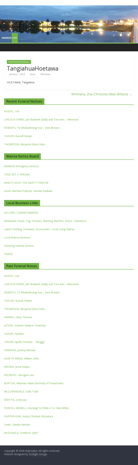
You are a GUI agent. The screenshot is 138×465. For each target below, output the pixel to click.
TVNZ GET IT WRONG (17, 174)
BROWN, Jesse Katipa (16, 366)
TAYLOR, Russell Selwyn (18, 136)
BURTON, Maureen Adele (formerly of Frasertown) (33, 383)
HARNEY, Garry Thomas (18, 317)
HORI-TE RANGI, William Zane (21, 358)
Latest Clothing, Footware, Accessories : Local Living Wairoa (39, 229)
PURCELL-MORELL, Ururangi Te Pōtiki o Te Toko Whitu (36, 408)
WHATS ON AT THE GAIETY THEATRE (26, 182)
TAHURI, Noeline (14, 333)
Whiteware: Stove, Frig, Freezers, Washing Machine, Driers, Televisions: (45, 221)
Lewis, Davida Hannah (17, 424)
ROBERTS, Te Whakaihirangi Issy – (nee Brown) (31, 127)
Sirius (32, 74)
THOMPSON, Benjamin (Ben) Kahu (24, 144)
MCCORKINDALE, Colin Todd (21, 391)
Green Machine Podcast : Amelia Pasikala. (28, 191)
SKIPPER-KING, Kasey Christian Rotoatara (28, 416)
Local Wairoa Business (17, 237)
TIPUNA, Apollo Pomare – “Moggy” (24, 342)
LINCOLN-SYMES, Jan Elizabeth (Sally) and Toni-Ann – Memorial (41, 119)
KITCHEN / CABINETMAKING (21, 212)
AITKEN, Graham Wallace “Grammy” (25, 325)
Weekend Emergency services (21, 166)
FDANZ (8, 254)
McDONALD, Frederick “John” (21, 432)
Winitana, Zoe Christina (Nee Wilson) (101, 94)
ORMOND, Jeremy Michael (19, 350)
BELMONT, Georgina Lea (19, 375)
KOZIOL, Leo (11, 111)
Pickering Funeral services (19, 245)
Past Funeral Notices (19, 61)
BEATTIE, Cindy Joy (15, 399)
